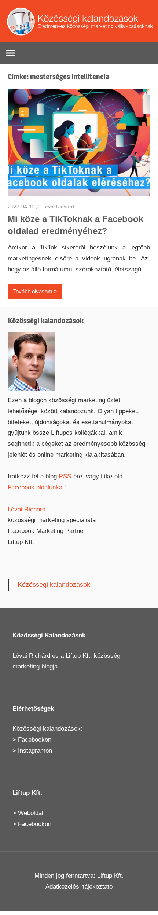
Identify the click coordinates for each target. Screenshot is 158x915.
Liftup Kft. (79, 655)
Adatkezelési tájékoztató (79, 886)
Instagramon (35, 750)
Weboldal (30, 813)
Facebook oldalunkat (36, 487)
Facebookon (34, 739)
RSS (65, 476)
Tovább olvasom (32, 291)
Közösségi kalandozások (54, 584)
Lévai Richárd (58, 207)
